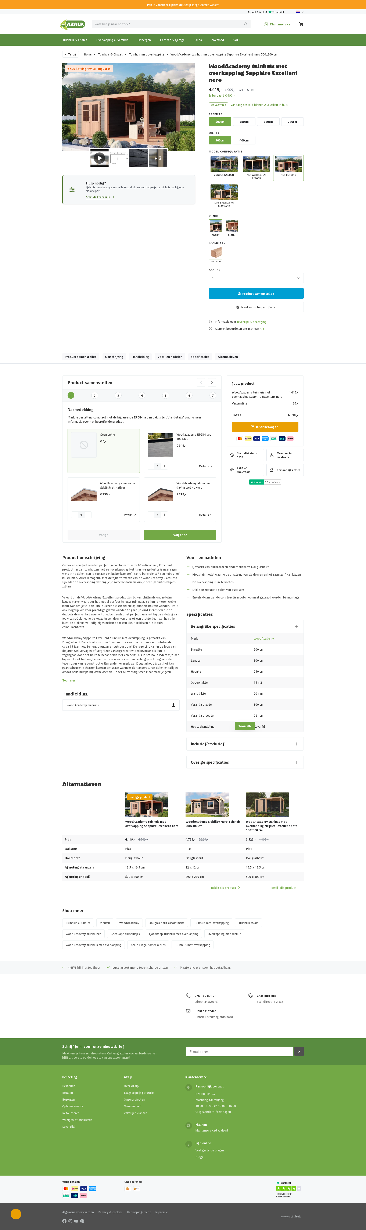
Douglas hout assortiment (166, 923)
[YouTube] (76, 1220)
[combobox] (171, 24)
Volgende (180, 535)
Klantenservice (205, 1011)
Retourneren (70, 1113)
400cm (244, 140)
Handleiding (140, 357)
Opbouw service (72, 1106)
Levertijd (68, 1126)
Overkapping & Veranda (112, 40)
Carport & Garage (172, 40)
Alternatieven (228, 357)
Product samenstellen (258, 293)
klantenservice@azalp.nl (211, 1130)
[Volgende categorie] (212, 382)
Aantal (214, 269)
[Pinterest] (82, 1220)
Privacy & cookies (110, 1212)
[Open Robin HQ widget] (16, 1214)
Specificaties (200, 357)
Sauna (198, 40)
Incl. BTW (244, 89)
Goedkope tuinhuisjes (125, 934)
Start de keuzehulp (98, 196)
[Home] (72, 24)
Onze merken (132, 1106)
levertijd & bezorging (251, 322)
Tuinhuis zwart (248, 923)
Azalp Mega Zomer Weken (200, 5)
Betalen (67, 1092)
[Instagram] (70, 1220)
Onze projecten (134, 1099)
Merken (105, 923)
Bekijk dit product (223, 887)
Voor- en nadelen (170, 357)
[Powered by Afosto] (291, 1216)
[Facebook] (64, 1220)
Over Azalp (131, 1085)
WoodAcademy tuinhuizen (83, 934)
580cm (244, 121)
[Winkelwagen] (301, 24)
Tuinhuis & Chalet (74, 40)
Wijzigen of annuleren (77, 1119)
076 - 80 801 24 (205, 995)
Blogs (199, 1157)
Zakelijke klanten (135, 1113)
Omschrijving (114, 357)
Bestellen (68, 1085)
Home (88, 54)
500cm (220, 121)
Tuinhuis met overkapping (146, 54)
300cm (220, 140)
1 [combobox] (213, 278)
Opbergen (144, 40)
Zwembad (217, 40)
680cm (268, 121)
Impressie (161, 1212)
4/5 (262, 328)
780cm (292, 121)
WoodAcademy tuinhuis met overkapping (93, 945)
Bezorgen (68, 1099)
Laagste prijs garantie (139, 1092)
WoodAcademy (264, 638)
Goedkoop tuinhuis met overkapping (173, 934)
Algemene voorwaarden (78, 1212)
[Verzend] (245, 23)
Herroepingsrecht (139, 1212)
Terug (72, 54)
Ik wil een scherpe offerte (258, 307)
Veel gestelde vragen (209, 1150)
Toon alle (245, 726)
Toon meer (69, 680)
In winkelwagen (267, 427)
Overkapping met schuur (224, 934)
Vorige (103, 535)
